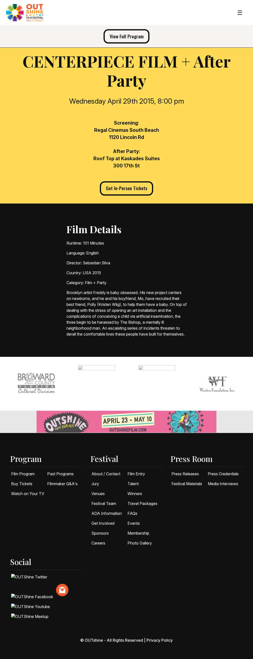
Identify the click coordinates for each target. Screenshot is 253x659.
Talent (133, 483)
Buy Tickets (21, 483)
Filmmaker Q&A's (62, 483)
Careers (98, 543)
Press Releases (185, 473)
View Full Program (127, 36)
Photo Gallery (139, 543)
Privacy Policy (160, 640)
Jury (95, 483)
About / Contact (105, 473)
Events (133, 523)
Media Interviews (223, 483)
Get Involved (102, 523)
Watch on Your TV (27, 493)
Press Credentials (223, 473)
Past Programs (60, 473)
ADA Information (106, 513)
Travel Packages (142, 503)
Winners (134, 493)
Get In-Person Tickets (126, 188)
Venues (98, 493)
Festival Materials (186, 483)
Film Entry (136, 473)
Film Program (23, 473)
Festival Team (103, 503)
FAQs (132, 513)
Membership (138, 533)
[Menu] (240, 13)
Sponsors (100, 533)
